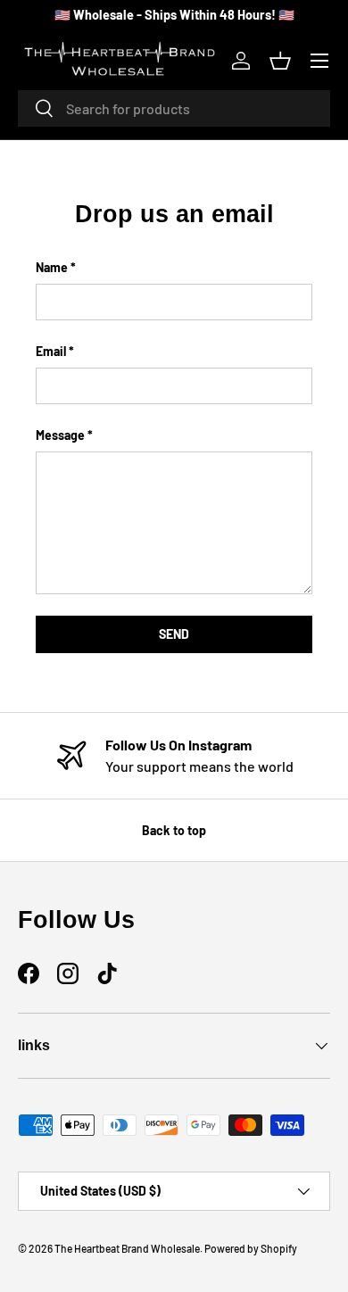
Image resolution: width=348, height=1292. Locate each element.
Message (60, 435)
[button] (280, 60)
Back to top (174, 830)
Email (51, 351)
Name (52, 267)
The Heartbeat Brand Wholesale (127, 1248)
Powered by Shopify (250, 1248)
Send (174, 634)
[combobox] (174, 108)
